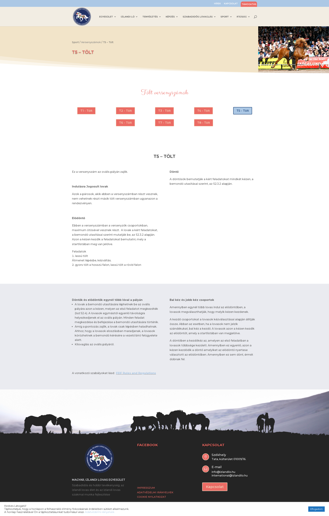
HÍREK (217, 4)
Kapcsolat (215, 487)
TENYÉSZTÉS (150, 16)
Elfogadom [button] (316, 509)
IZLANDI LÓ (128, 16)
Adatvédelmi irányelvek (99, 512)
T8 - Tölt (203, 122)
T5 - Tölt (242, 110)
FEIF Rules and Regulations (136, 373)
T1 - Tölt (86, 110)
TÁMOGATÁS (249, 4)
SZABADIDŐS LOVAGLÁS (198, 16)
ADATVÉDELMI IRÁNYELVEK (155, 492)
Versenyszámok (91, 42)
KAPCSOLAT (231, 4)
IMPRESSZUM (146, 487)
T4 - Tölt (203, 110)
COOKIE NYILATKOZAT (151, 496)
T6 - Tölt (125, 122)
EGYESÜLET (106, 16)
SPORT (225, 16)
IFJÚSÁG (242, 16)
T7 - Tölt (164, 122)
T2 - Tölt (125, 110)
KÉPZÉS (170, 16)
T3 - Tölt (164, 110)
